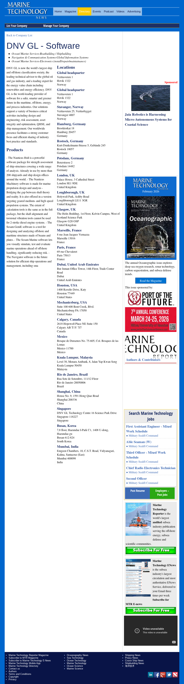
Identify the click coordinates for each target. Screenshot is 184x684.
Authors (13, 671)
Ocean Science (75, 666)
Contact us (14, 668)
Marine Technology (76, 663)
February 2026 (150, 191)
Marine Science (75, 668)
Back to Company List (19, 35)
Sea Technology (75, 657)
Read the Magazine (151, 280)
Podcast (109, 11)
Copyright (14, 676)
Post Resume (137, 491)
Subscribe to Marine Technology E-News (30, 660)
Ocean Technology (76, 660)
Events (97, 11)
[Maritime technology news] (27, 13)
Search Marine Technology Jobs (151, 416)
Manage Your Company (56, 26)
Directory (84, 11)
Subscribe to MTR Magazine (23, 657)
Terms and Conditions (20, 674)
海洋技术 (129, 666)
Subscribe (150, 550)
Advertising (134, 11)
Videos (120, 11)
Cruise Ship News (134, 660)
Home (58, 11)
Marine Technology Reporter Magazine (29, 655)
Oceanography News (77, 655)
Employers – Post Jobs (162, 493)
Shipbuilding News (134, 663)
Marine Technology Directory (23, 666)
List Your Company (16, 26)
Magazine (70, 11)
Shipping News (133, 655)
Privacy (13, 679)
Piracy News (131, 657)
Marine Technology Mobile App (24, 663)
